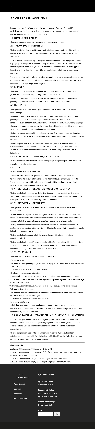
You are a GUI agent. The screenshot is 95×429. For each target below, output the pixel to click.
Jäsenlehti (17, 394)
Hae (57, 414)
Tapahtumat (19, 384)
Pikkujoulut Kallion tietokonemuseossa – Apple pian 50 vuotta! (47, 393)
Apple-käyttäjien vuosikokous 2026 (45, 383)
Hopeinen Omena (20, 398)
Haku (40, 410)
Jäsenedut (17, 389)
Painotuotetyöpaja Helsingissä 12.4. (46, 403)
